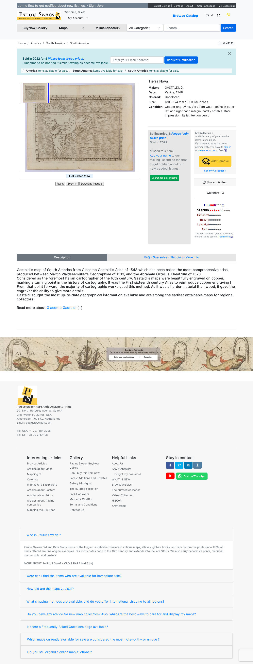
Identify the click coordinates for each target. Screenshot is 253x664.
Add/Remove (219, 161)
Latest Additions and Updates (88, 478)
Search (228, 28)
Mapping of (34, 474)
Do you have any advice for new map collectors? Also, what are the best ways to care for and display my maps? (111, 614)
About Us (118, 463)
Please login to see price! (65, 58)
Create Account (206, 5)
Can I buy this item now (85, 473)
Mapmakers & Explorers (42, 484)
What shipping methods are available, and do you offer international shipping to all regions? (95, 601)
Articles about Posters (41, 489)
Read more (224, 236)
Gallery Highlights (81, 483)
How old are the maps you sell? (50, 589)
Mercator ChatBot (81, 499)
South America (55, 43)
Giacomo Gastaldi (61, 308)
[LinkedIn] (188, 465)
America (36, 43)
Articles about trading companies (40, 502)
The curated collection (84, 488)
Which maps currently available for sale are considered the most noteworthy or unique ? (93, 639)
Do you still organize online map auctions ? (59, 652)
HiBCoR (117, 500)
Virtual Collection (122, 495)
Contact (178, 5)
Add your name (160, 155)
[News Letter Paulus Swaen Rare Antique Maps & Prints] (126, 354)
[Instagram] (197, 465)
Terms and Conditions (83, 504)
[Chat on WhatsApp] (192, 475)
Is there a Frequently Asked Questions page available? (67, 627)
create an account (208, 150)
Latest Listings (162, 5)
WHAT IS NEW (121, 479)
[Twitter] (179, 465)
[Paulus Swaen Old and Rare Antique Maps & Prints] (39, 15)
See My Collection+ (215, 170)
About (189, 5)
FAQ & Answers (79, 494)
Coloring (32, 479)
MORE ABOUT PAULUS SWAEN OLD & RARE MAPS (56, 563)
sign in (227, 147)
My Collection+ (226, 5)
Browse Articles (37, 463)
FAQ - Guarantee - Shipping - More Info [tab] (171, 257)
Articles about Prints (40, 495)
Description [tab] (62, 257)
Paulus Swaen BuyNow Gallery (84, 465)
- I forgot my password (126, 474)
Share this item (217, 182)
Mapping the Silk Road (41, 509)
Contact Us (77, 509)
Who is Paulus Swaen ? (43, 535)
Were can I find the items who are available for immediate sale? (73, 576)
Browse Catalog (185, 16)
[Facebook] (170, 465)
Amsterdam (119, 505)
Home (22, 43)
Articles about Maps (39, 468)
